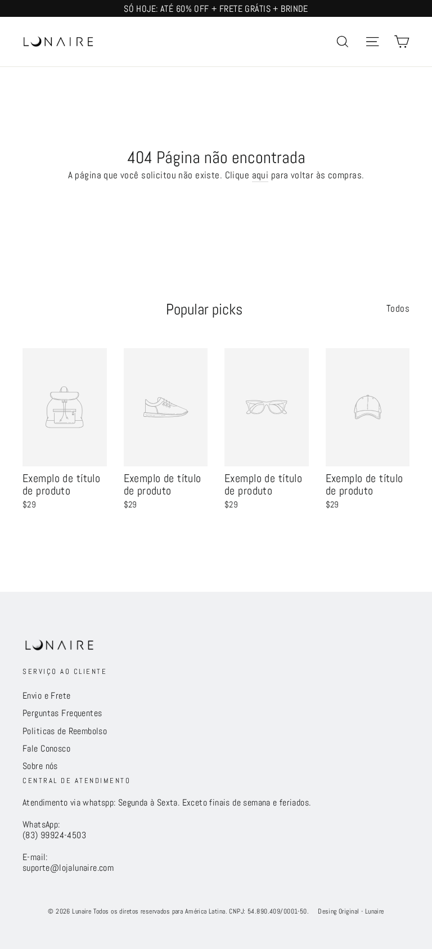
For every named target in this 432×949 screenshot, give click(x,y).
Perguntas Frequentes (62, 713)
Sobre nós (40, 766)
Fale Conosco (46, 748)
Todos (398, 308)
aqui (260, 175)
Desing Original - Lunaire (351, 911)
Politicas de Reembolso (64, 731)
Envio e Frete (46, 695)
